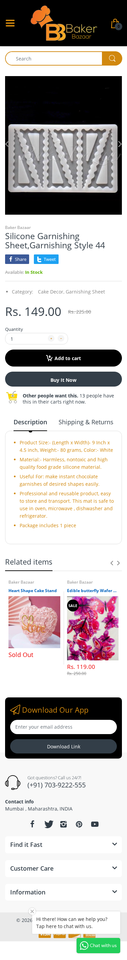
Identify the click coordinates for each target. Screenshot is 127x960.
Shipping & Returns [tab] (86, 422)
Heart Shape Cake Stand (32, 590)
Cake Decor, (51, 291)
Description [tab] (30, 422)
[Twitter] (48, 824)
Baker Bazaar (18, 227)
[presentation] (111, 563)
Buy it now (63, 380)
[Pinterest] (79, 824)
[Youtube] (95, 824)
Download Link (63, 746)
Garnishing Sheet (85, 291)
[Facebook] (32, 824)
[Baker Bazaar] (64, 22)
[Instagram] (63, 824)
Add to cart (68, 358)
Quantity (14, 329)
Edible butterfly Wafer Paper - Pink (93, 590)
